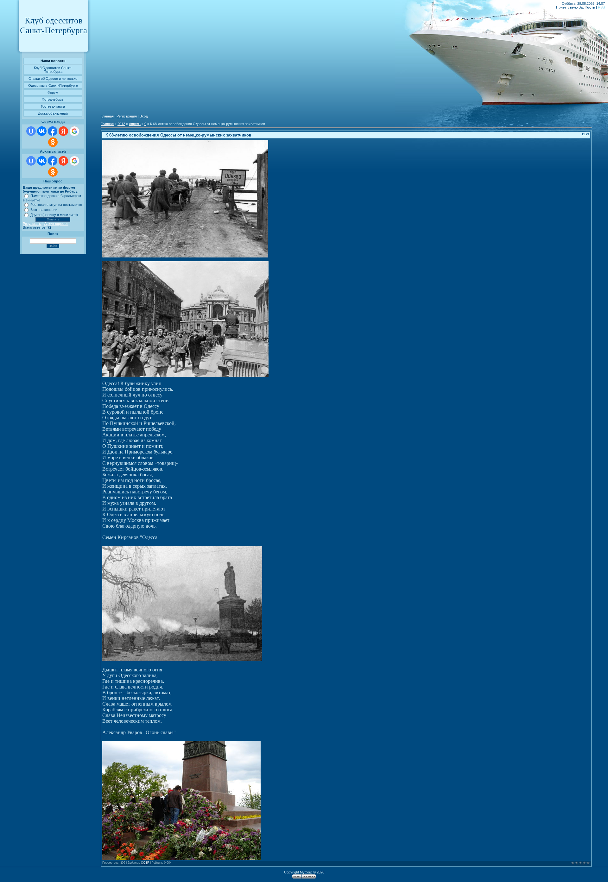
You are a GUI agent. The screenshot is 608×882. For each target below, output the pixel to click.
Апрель (135, 124)
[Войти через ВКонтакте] (42, 131)
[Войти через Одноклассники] (53, 142)
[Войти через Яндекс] (63, 131)
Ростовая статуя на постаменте (56, 204)
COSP (145, 862)
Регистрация (127, 116)
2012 (121, 124)
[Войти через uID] (31, 131)
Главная (107, 116)
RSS (601, 7)
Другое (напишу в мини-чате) (54, 215)
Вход (144, 116)
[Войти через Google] (74, 131)
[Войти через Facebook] (52, 131)
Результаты (32, 223)
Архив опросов (56, 223)
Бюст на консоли (43, 210)
